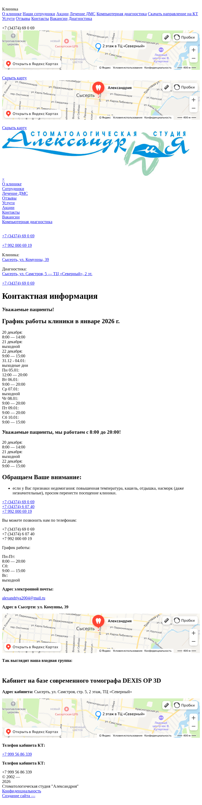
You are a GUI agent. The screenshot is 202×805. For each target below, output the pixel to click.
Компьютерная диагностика (122, 14)
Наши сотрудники (39, 14)
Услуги (8, 18)
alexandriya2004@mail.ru (23, 598)
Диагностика (80, 18)
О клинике (12, 14)
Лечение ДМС (82, 14)
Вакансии (59, 18)
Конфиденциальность (21, 791)
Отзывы (23, 18)
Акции (62, 14)
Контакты (40, 18)
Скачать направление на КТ (173, 14)
